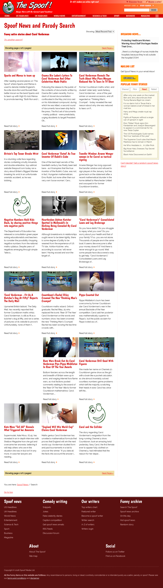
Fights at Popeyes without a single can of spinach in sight (139, 118)
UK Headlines (10, 511)
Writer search (88, 520)
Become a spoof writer (92, 516)
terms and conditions (17, 578)
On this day (125, 516)
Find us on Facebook (115, 556)
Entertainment (10, 520)
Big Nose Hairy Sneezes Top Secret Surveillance (139, 150)
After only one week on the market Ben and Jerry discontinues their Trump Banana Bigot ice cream (139, 97)
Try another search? (13, 39)
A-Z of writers (88, 524)
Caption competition (52, 520)
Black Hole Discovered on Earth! (138, 154)
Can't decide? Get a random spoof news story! (139, 164)
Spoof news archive (129, 511)
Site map (33, 556)
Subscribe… (129, 78)
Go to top (8, 492)
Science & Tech (11, 524)
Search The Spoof (128, 507)
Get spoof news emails (53, 524)
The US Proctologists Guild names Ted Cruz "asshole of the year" (138, 135)
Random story (127, 524)
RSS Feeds (48, 529)
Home (7, 15)
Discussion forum (135, 1)
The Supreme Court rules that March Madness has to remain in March (140, 140)
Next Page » (107, 48)
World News (10, 516)
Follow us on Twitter (115, 552)
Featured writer (89, 511)
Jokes (45, 511)
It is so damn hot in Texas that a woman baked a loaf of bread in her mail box (139, 105)
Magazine (8, 537)
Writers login (87, 529)
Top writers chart (89, 507)
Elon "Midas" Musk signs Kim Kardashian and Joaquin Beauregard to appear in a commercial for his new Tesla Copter (139, 126)
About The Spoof (37, 552)
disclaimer (34, 578)
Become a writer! (154, 1)
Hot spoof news (127, 520)
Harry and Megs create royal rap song (138, 113)
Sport (6, 529)
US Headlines (10, 507)
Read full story (11, 126)
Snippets (47, 507)
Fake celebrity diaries (52, 516)
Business (8, 533)
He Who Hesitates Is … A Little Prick (139, 145)
